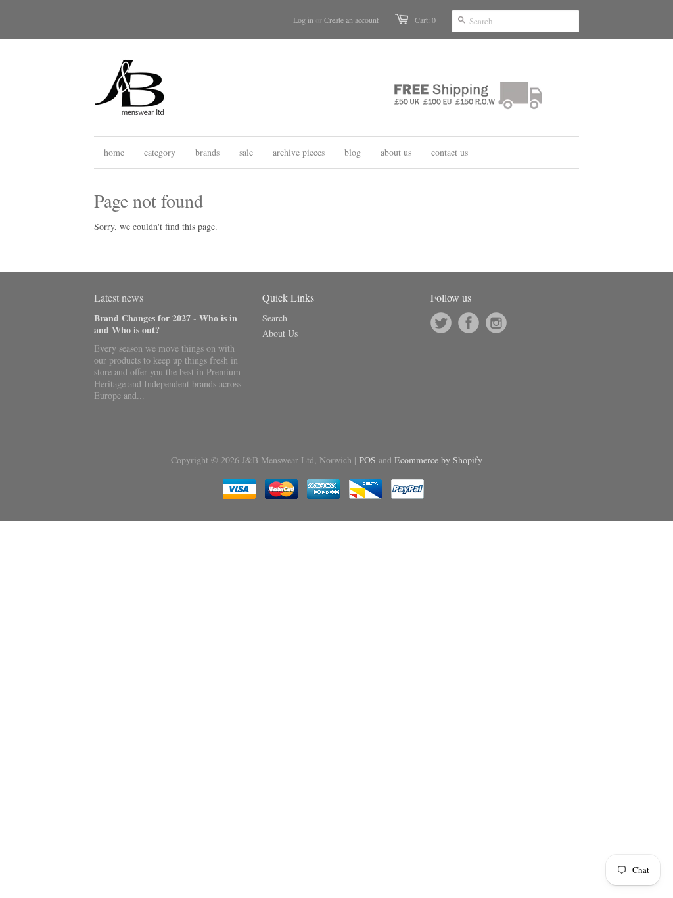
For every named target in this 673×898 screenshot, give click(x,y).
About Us (280, 333)
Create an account (351, 19)
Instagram (496, 322)
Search (274, 318)
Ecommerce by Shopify (438, 460)
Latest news (118, 297)
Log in (303, 19)
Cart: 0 (425, 19)
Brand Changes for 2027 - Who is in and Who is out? (165, 324)
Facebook (468, 322)
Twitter (441, 322)
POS (367, 460)
